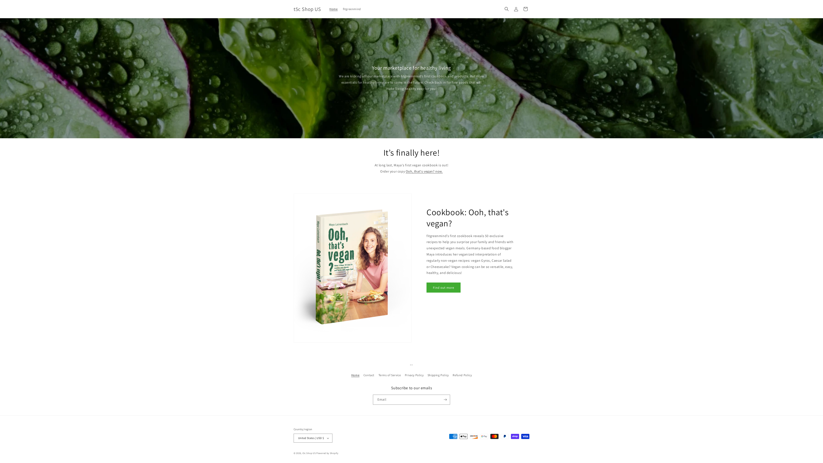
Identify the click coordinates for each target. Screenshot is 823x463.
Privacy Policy (414, 375)
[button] (506, 9)
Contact (368, 375)
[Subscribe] (445, 400)
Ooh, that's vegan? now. (424, 171)
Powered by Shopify (327, 453)
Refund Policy (462, 375)
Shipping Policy (438, 375)
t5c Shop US (309, 453)
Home (355, 375)
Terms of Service (389, 375)
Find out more (443, 288)
